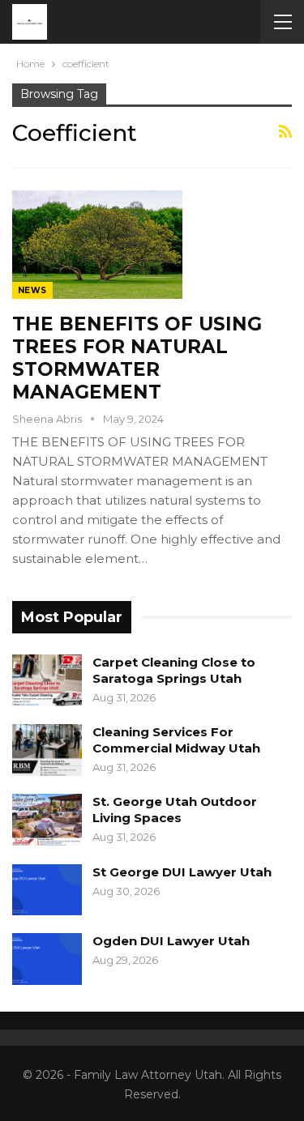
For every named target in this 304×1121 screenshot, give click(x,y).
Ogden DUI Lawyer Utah (171, 940)
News (32, 290)
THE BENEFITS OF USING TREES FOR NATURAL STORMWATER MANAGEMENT (137, 358)
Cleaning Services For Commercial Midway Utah (176, 740)
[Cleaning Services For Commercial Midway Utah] (47, 750)
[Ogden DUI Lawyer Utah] (47, 959)
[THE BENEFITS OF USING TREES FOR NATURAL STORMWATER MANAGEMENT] (97, 244)
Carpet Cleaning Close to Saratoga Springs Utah (173, 670)
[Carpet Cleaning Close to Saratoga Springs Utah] (47, 680)
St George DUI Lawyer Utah (182, 872)
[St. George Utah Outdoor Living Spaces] (47, 820)
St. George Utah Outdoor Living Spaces (174, 809)
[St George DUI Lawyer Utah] (47, 890)
